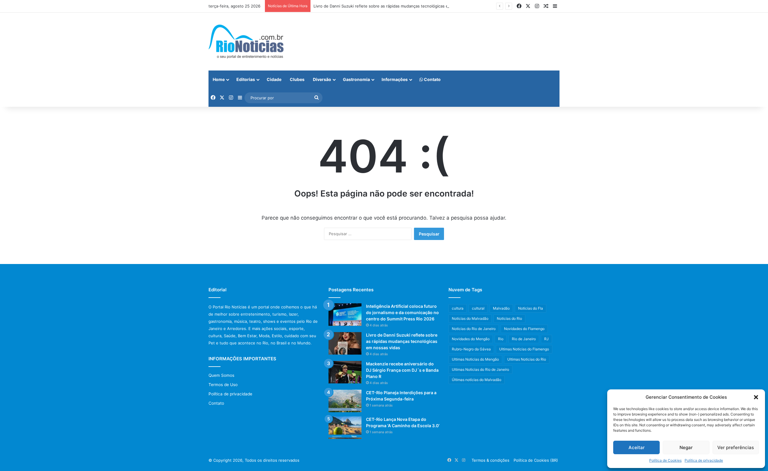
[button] (756, 397)
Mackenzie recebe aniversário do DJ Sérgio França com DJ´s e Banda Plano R (402, 370)
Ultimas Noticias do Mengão (475, 359)
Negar (686, 447)
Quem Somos (221, 375)
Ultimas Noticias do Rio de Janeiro (480, 369)
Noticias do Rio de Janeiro (474, 328)
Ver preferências (735, 447)
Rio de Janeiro (524, 339)
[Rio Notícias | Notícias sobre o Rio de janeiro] (246, 41)
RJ (546, 339)
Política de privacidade (704, 460)
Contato (432, 79)
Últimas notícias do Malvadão (476, 379)
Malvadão (501, 308)
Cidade (274, 79)
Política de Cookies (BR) (536, 460)
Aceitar (636, 447)
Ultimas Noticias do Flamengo (524, 349)
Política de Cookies (665, 460)
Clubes (297, 79)
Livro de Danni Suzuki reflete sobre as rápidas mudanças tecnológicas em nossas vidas (395, 6)
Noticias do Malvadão (470, 318)
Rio (500, 339)
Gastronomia (356, 79)
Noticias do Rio (509, 318)
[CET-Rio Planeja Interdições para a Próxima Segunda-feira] (345, 401)
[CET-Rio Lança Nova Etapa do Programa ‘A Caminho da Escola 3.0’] (345, 427)
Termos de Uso (223, 384)
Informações (395, 79)
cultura (458, 308)
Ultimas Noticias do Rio (526, 359)
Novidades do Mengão (471, 339)
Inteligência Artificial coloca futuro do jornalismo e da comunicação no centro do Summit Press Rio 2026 (402, 312)
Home (219, 79)
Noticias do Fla (530, 308)
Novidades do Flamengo (524, 328)
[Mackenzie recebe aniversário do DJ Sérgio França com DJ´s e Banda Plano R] (345, 372)
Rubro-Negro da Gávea (471, 349)
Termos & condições (490, 460)
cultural (478, 308)
